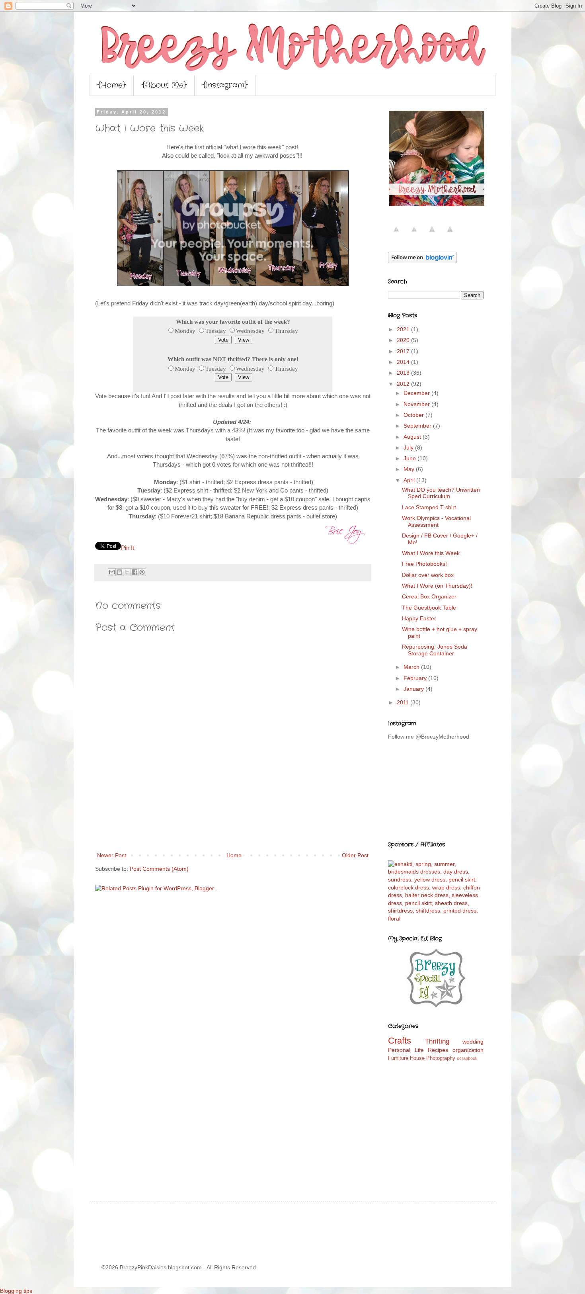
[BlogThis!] (119, 572)
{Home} (112, 85)
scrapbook (467, 1058)
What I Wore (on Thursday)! (437, 585)
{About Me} (164, 85)
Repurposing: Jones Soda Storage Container (434, 650)
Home (234, 855)
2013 (404, 372)
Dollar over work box (428, 575)
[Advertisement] (233, 829)
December (417, 393)
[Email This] (112, 572)
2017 (404, 351)
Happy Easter (419, 618)
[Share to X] (127, 572)
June (410, 458)
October (414, 415)
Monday (185, 330)
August (413, 437)
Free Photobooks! (424, 564)
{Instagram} (225, 85)
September (418, 425)
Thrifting (437, 1041)
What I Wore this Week (431, 553)
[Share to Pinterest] (142, 572)
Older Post (355, 855)
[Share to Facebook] (134, 572)
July (409, 447)
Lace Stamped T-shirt (429, 507)
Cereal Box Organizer (429, 596)
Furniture (398, 1058)
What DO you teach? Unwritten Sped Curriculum (441, 493)
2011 (403, 702)
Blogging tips (16, 1291)
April (410, 480)
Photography (440, 1058)
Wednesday (250, 330)
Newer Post (111, 855)
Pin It (127, 547)
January (414, 689)
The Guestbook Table (429, 607)
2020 (404, 340)
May (410, 469)
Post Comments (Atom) (159, 869)
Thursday (286, 330)
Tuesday (215, 330)
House (417, 1058)
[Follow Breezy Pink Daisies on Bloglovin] (422, 261)
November (417, 404)
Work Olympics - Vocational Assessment (436, 521)
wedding (473, 1041)
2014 (404, 362)
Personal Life (406, 1050)
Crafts (399, 1041)
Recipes (438, 1050)
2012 (404, 384)
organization (468, 1050)
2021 (404, 329)
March (412, 667)
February (416, 678)
